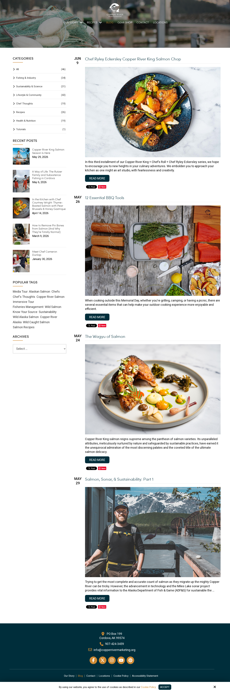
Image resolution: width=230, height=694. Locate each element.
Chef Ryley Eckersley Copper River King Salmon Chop (133, 59)
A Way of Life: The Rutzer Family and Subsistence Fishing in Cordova (47, 175)
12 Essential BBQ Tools (104, 197)
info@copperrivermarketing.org (114, 650)
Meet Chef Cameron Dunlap (44, 253)
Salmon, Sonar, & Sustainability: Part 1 (119, 479)
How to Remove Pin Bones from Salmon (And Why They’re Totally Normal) (48, 228)
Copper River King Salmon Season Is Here (48, 151)
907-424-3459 (114, 644)
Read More (97, 178)
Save (103, 186)
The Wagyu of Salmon (105, 336)
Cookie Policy (148, 687)
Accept (165, 687)
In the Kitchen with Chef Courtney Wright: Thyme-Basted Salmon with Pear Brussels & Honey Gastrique (49, 204)
